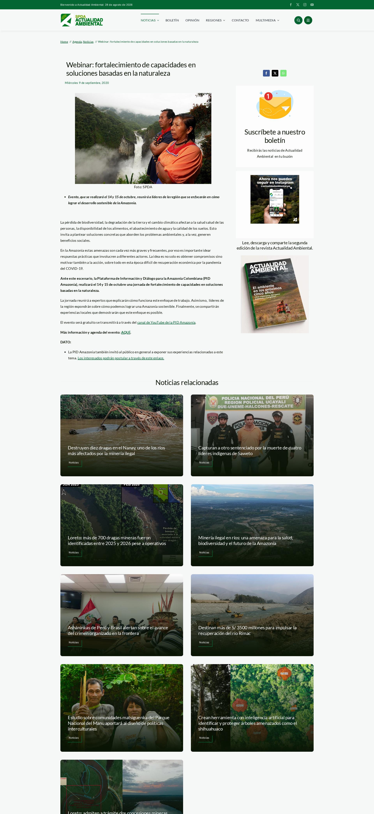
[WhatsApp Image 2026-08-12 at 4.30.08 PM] (275, 257)
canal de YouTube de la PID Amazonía (166, 322)
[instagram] (304, 4)
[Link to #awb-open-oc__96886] (298, 20)
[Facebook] (266, 73)
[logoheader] (81, 15)
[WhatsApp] (283, 73)
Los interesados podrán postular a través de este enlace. (121, 358)
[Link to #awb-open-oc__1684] (308, 20)
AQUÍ (125, 332)
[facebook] (290, 4)
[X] (275, 73)
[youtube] (312, 4)
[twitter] (297, 4)
